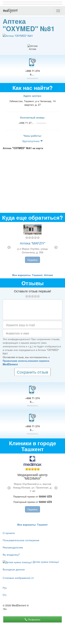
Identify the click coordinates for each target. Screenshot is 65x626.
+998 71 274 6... (32, 74)
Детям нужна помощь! (45, 562)
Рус (5, 587)
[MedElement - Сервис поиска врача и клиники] (10, 10)
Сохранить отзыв (32, 372)
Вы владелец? (11, 554)
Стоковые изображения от (18, 578)
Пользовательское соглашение (21, 540)
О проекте (9, 533)
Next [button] (56, 247)
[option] (32, 248)
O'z (4, 595)
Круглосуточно (31, 141)
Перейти (32, 260)
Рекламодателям (13, 547)
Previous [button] (9, 247)
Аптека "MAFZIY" (32, 243)
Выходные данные (14, 569)
